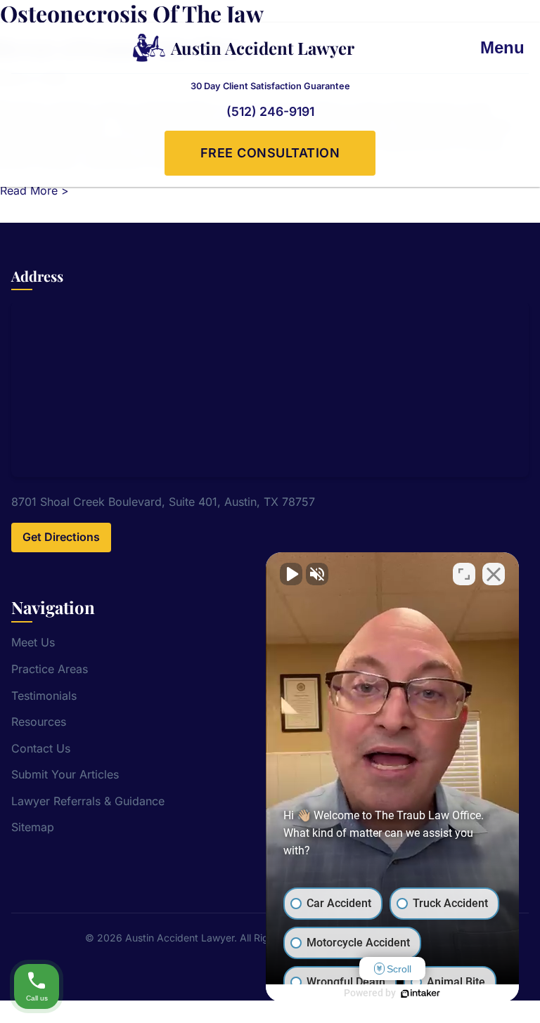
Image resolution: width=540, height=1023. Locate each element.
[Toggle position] (464, 574)
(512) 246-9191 (270, 111)
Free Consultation (270, 152)
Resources (38, 722)
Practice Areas (49, 669)
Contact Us (40, 748)
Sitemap (32, 827)
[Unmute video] (291, 574)
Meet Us (33, 642)
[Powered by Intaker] (420, 993)
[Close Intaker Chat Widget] (493, 574)
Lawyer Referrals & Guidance (88, 801)
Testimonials (44, 696)
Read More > (34, 190)
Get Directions (61, 537)
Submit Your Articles (65, 774)
